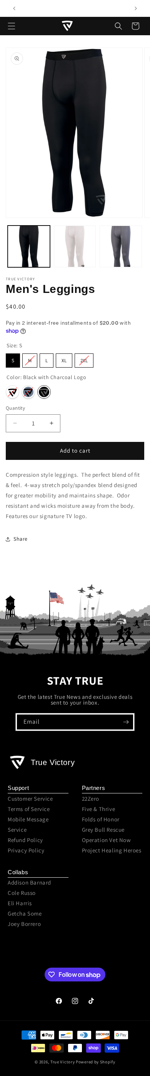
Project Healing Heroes (112, 850)
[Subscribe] (125, 722)
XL (64, 360)
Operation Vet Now (106, 840)
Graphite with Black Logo (28, 392)
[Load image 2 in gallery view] (75, 247)
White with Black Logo (12, 392)
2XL (84, 360)
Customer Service (30, 798)
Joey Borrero (24, 923)
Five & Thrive (98, 809)
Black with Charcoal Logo (44, 392)
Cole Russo (22, 892)
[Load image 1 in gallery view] (29, 247)
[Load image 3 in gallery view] (121, 247)
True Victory (62, 1062)
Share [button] (20, 538)
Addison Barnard (29, 882)
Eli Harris (20, 903)
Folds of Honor (101, 819)
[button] (11, 26)
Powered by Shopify (95, 1062)
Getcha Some (25, 913)
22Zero (91, 798)
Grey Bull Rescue (103, 829)
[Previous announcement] (14, 8)
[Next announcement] (135, 8)
